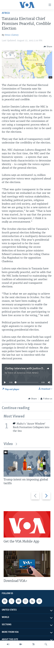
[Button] (48, 46)
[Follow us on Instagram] (25, 601)
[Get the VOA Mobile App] (27, 524)
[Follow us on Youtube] (18, 601)
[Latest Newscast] (8, 644)
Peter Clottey (12, 35)
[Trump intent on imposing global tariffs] (27, 463)
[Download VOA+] (27, 564)
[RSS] (32, 601)
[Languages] (33, 644)
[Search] (45, 644)
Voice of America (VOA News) (23, 372)
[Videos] (20, 644)
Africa (6, 13)
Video (8, 444)
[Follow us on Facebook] (5, 601)
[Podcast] (39, 601)
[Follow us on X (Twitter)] (11, 601)
